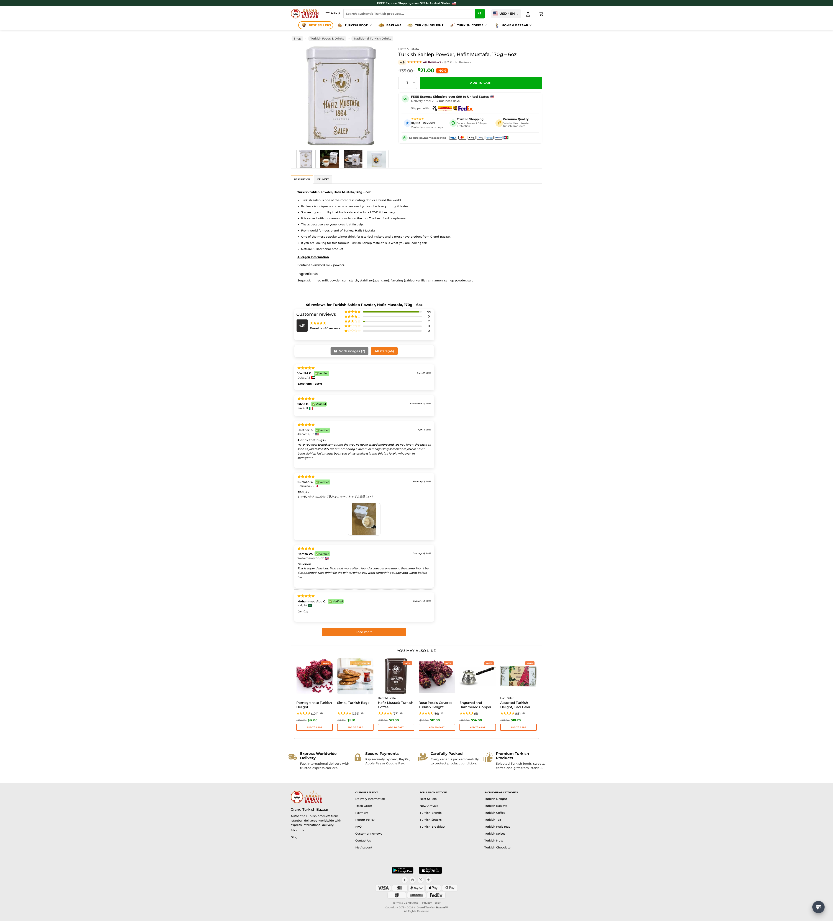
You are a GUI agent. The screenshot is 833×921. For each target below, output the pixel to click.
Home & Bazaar (515, 25)
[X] (420, 880)
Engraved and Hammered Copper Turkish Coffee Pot (475, 705)
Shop (297, 38)
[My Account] (528, 14)
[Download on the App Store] (430, 870)
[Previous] (300, 96)
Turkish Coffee (470, 25)
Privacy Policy (431, 902)
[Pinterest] (428, 880)
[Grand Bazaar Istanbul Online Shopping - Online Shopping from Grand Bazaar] (305, 14)
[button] (332, 14)
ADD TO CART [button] (314, 727)
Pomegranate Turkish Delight (314, 705)
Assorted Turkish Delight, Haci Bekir (515, 705)
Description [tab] (302, 179)
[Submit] (480, 13)
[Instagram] (412, 880)
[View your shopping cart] (541, 14)
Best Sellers (320, 25)
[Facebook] (404, 880)
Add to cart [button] (355, 727)
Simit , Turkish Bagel (353, 703)
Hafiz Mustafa (408, 49)
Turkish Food (356, 25)
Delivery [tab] (323, 179)
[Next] (382, 96)
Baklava (394, 25)
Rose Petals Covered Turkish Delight (436, 705)
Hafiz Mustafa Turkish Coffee (395, 705)
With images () (351, 351)
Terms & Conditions (405, 902)
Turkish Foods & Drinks (327, 38)
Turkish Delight (429, 25)
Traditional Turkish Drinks (372, 38)
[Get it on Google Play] (402, 870)
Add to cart (481, 82)
